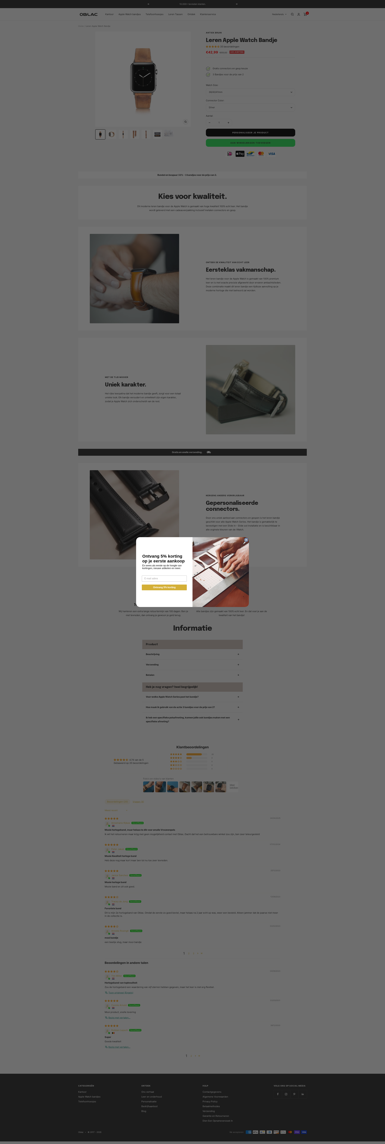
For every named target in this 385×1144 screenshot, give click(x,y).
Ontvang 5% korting (164, 587)
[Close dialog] (246, 539)
